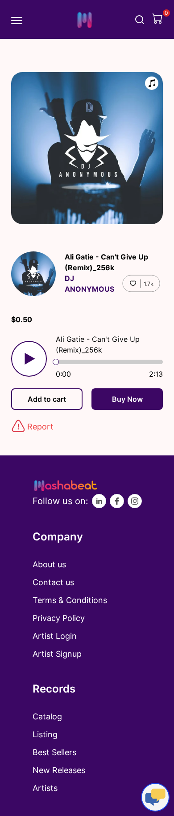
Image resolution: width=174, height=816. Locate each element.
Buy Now (127, 399)
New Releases (59, 770)
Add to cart (47, 399)
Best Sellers (54, 752)
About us (49, 564)
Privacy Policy (59, 618)
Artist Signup (57, 654)
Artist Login (55, 636)
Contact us (53, 582)
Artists (45, 788)
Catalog (47, 716)
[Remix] (151, 83)
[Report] (18, 426)
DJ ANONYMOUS (89, 283)
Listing (45, 734)
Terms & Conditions (70, 600)
